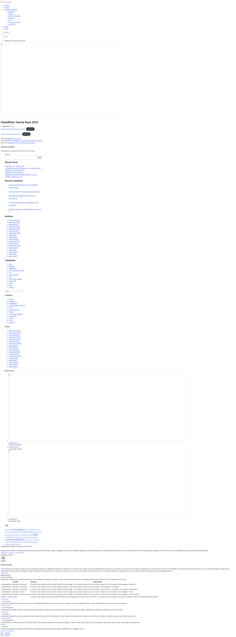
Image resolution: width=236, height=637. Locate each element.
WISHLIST (11, 18)
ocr (15, 139)
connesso (13, 151)
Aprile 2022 (13, 254)
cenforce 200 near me (17, 203)
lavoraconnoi (24, 535)
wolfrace (13, 544)
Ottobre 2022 (13, 244)
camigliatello (9, 139)
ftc (25, 532)
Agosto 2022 (13, 248)
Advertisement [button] (6, 618)
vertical (36, 542)
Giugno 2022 (13, 252)
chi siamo (37, 529)
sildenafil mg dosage (16, 196)
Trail (10, 285)
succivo (7, 542)
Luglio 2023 (12, 235)
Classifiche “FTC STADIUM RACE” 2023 (21, 143)
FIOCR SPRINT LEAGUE (16, 271)
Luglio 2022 (12, 250)
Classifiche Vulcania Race (14, 173)
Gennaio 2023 (13, 239)
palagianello (8, 537)
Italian (8, 633)
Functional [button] (4, 599)
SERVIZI (10, 14)
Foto (10, 273)
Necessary (7, 575)
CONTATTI (12, 24)
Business (12, 266)
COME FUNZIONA (14, 16)
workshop (18, 544)
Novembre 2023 (14, 229)
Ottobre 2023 (13, 231)
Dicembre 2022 (14, 241)
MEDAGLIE (11, 12)
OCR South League (15, 279)
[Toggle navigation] (11, 2)
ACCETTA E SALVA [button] (7, 631)
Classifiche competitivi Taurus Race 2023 (13, 129)
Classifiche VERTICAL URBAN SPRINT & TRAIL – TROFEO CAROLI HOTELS (21, 176)
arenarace (7, 529)
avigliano (13, 529)
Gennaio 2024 (14, 224)
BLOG (6, 29)
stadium (30, 539)
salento (25, 537)
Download (30, 129)
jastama (18, 535)
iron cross (13, 535)
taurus (18, 139)
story (33, 539)
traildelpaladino (30, 542)
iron (10, 535)
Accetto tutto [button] (19, 553)
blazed (20, 529)
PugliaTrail (12, 281)
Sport (11, 283)
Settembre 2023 (14, 233)
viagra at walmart (15, 209)
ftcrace (29, 532)
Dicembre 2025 (14, 220)
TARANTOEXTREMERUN (14, 542)
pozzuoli (18, 537)
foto (22, 532)
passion (13, 537)
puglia (21, 537)
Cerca (7, 154)
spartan (19, 539)
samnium (29, 537)
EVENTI (6, 7)
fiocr (20, 532)
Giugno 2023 (13, 237)
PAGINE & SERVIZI (10, 10)
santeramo (35, 537)
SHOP (6, 27)
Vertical (11, 287)
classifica (7, 532)
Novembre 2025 (14, 222)
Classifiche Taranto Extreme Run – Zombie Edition (23, 168)
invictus (7, 535)
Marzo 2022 (13, 256)
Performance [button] (6, 605)
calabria (26, 529)
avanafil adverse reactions (18, 185)
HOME (6, 5)
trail (25, 542)
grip (41, 532)
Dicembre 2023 (14, 227)
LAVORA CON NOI (14, 22)
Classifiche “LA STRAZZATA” (14, 170)
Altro (10, 264)
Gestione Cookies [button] (7, 553)
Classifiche (12, 268)
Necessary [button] (4, 573)
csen (16, 532)
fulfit (34, 532)
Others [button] (3, 625)
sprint (25, 539)
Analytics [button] (4, 612)
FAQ (9, 20)
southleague (10, 539)
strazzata (37, 539)
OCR (6, 36)
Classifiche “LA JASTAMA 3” (14, 166)
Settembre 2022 (14, 246)
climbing (12, 532)
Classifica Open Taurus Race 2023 (11, 134)
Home (6, 32)
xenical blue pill (14, 192)
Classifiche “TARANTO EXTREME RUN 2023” (27, 141)
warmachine (8, 544)
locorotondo (30, 535)
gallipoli (37, 532)
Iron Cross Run (14, 275)
